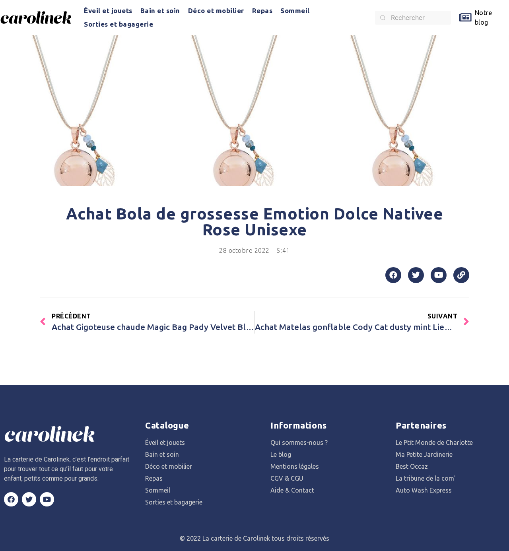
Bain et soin (160, 10)
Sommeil (295, 10)
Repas (262, 10)
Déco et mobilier (216, 10)
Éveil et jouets (108, 10)
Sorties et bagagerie (118, 24)
